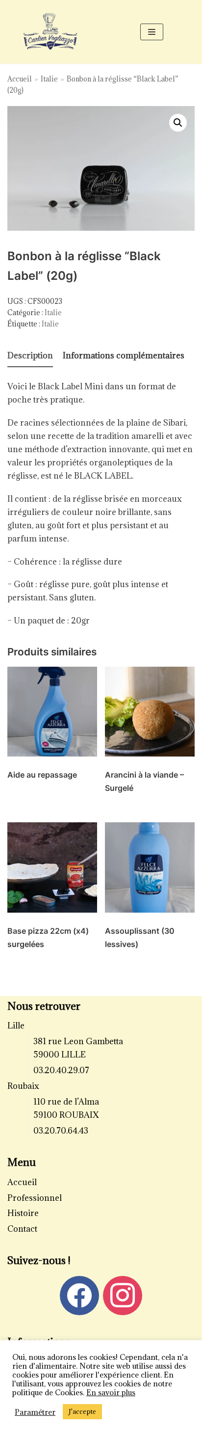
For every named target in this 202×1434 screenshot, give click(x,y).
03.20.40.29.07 (61, 1070)
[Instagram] (122, 1294)
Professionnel (34, 1197)
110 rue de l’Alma (66, 1101)
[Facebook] (79, 1294)
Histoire (23, 1213)
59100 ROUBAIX (66, 1114)
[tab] (30, 356)
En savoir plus (110, 1392)
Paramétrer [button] (35, 1411)
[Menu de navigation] (151, 32)
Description (30, 355)
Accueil (19, 78)
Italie (49, 78)
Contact (22, 1228)
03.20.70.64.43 (60, 1130)
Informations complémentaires (123, 355)
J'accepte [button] (82, 1411)
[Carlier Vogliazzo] (50, 32)
